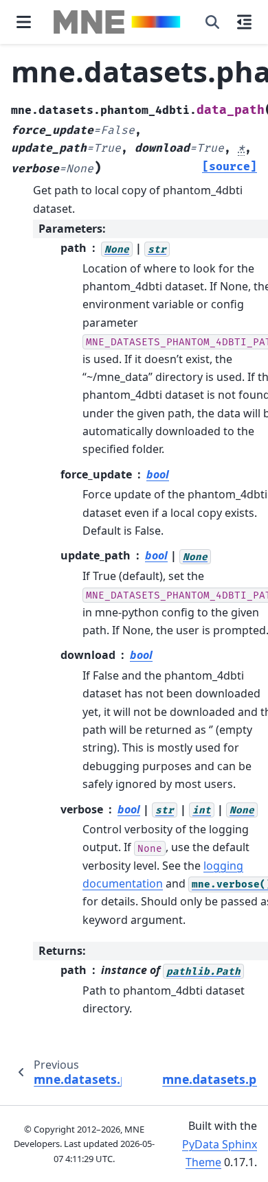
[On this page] (244, 22)
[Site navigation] (23, 22)
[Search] (212, 22)
